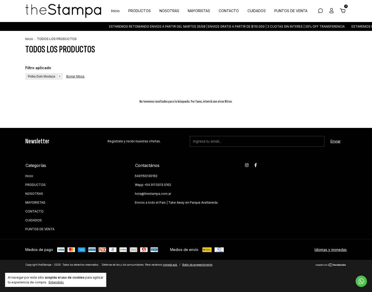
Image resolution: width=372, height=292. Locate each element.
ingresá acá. (170, 264)
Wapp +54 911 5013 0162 (153, 185)
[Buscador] (320, 11)
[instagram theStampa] (247, 165)
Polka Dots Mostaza (41, 76)
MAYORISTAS (199, 11)
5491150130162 (146, 176)
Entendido (56, 282)
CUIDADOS (256, 11)
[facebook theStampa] (256, 165)
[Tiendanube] (331, 265)
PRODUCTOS (139, 11)
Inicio (115, 11)
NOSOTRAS (169, 11)
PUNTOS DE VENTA (290, 11)
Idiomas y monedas (331, 249)
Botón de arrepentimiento (197, 264)
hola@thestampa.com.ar (153, 194)
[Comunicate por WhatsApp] (361, 281)
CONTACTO (229, 11)
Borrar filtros (75, 76)
